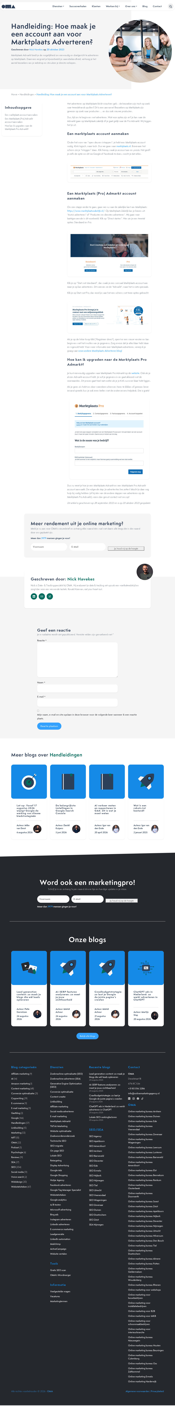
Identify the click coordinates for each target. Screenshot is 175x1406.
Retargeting (56, 1160)
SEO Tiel (93, 1185)
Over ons (130, 6)
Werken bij (112, 6)
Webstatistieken (19, 1186)
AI (12, 1078)
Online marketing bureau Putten (143, 1263)
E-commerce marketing (61, 1229)
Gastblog (15, 1113)
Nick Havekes (36, 49)
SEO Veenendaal (97, 1195)
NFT (13, 1137)
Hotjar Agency (57, 1180)
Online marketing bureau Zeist (143, 1206)
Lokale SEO (56, 1155)
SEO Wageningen (98, 1200)
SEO (13, 1167)
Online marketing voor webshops (144, 1289)
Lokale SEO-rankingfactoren (103, 1117)
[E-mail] (42, 596)
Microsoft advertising (60, 1209)
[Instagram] (133, 1098)
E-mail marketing (19, 1108)
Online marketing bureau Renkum (144, 1180)
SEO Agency (95, 1136)
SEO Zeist (94, 1219)
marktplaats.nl (123, 146)
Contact (157, 6)
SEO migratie (56, 1145)
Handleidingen (27, 94)
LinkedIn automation (60, 1239)
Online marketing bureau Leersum (145, 1147)
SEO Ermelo (95, 1170)
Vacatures (55, 1296)
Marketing (16, 1132)
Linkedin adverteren (60, 1224)
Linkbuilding (17, 1127)
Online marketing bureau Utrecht (144, 1230)
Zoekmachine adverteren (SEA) (65, 1078)
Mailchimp (55, 1243)
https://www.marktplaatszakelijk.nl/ (85, 210)
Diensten (57, 6)
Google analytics (58, 1199)
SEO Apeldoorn (97, 1141)
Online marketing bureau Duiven (144, 1116)
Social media (17, 1171)
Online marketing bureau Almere (144, 1258)
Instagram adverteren (60, 1219)
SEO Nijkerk (95, 1175)
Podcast (15, 1147)
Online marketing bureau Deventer (145, 1221)
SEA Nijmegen (96, 1224)
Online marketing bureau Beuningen (146, 1350)
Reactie (42, 640)
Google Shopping (59, 1175)
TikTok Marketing (58, 1126)
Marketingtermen (58, 1301)
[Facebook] (138, 1098)
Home (14, 94)
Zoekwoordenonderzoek (62, 1135)
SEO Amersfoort (97, 1146)
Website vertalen (58, 1253)
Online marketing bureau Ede (142, 1121)
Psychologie (17, 1152)
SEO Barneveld (96, 1155)
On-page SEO (57, 1150)
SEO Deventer (96, 1160)
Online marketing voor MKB (142, 1315)
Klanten (96, 6)
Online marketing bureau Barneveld (145, 1157)
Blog (144, 6)
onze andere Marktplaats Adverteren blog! (100, 350)
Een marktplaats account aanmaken (21, 114)
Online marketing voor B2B (141, 1311)
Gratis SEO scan (58, 1270)
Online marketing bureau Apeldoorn (146, 1211)
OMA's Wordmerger (60, 1275)
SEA (13, 1162)
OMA (14, 1142)
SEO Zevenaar (96, 1204)
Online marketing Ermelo (140, 1376)
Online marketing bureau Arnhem (144, 1111)
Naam (41, 682)
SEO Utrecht (95, 1190)
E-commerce (17, 1103)
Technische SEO (58, 1140)
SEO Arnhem (95, 1150)
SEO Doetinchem (97, 1214)
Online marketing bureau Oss (142, 1363)
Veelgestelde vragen (60, 1291)
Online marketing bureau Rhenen (144, 1284)
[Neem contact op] (50, 596)
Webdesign (16, 1181)
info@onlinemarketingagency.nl (144, 1093)
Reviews (15, 1157)
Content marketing (20, 1088)
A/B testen (55, 1204)
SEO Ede (93, 1165)
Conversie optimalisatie (22, 1093)
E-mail (41, 696)
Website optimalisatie (60, 1131)
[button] (170, 6)
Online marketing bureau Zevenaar (145, 1134)
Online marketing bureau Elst (142, 1170)
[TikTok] (142, 1098)
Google (15, 1117)
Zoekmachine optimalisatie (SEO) (66, 1073)
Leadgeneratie (57, 1234)
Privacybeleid (157, 1391)
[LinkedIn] (34, 596)
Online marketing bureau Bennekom (146, 1175)
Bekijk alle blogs (87, 1036)
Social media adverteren (62, 1111)
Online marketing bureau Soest (143, 1201)
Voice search (17, 1176)
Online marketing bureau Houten (144, 1345)
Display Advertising (59, 1165)
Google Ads (56, 1170)
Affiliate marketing (20, 1073)
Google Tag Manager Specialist (65, 1189)
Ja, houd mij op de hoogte (126, 548)
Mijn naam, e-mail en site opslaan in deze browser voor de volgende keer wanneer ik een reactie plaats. (87, 716)
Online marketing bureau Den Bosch (146, 1240)
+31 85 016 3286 (136, 1088)
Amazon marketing (20, 1083)
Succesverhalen (77, 6)
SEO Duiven (95, 1209)
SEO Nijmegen (96, 1180)
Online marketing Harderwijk (142, 1381)
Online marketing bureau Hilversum (145, 1235)
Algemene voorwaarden (137, 1391)
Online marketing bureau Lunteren (145, 1152)
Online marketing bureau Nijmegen (145, 1225)
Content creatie (57, 1096)
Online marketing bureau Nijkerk (144, 1216)
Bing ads (54, 1214)
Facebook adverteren (60, 1185)
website (135, 373)
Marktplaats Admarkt (60, 1121)
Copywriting (17, 1098)
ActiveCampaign (58, 1248)
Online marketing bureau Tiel (142, 1245)
